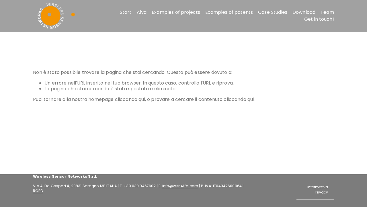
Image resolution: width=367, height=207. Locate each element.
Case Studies (272, 12)
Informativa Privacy (317, 190)
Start (126, 12)
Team (327, 12)
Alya (142, 12)
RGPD (38, 191)
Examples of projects (176, 12)
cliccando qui (130, 99)
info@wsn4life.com (180, 186)
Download (303, 12)
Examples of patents (229, 12)
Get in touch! (319, 19)
